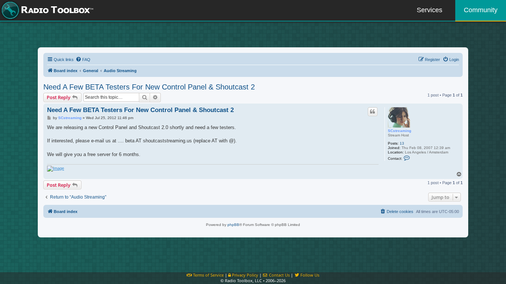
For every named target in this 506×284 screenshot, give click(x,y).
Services (429, 10)
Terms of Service (208, 275)
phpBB (233, 225)
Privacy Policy (244, 275)
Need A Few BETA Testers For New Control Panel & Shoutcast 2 (149, 87)
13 (402, 143)
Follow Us (309, 275)
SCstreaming (399, 131)
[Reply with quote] (372, 111)
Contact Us (279, 275)
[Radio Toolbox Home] (46, 10)
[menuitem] (83, 59)
